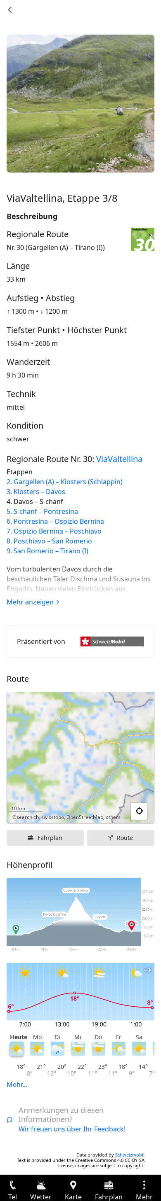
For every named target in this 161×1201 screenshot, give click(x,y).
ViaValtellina (119, 458)
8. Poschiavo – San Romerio (49, 541)
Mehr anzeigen (30, 601)
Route (125, 838)
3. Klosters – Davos (36, 491)
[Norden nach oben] (116, 811)
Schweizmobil (129, 1155)
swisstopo (52, 817)
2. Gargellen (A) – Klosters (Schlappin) (65, 481)
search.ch (28, 817)
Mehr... (17, 1084)
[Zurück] (10, 10)
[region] (80, 757)
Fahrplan (50, 838)
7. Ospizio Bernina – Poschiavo (54, 531)
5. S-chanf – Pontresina (42, 511)
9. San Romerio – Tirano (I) (47, 550)
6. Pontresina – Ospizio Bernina (55, 521)
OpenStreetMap (84, 817)
